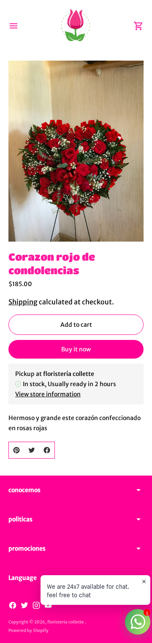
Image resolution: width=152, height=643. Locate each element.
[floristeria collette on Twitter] (24, 605)
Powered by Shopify (28, 630)
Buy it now (76, 349)
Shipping (23, 302)
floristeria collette (66, 622)
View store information (48, 394)
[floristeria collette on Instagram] (36, 605)
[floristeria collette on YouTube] (48, 605)
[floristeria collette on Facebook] (12, 605)
